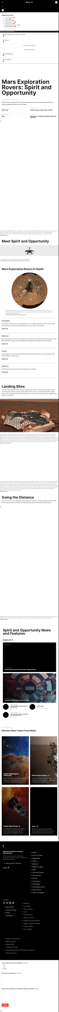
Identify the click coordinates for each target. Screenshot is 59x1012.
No (4, 966)
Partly (5, 968)
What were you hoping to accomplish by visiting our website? (20, 988)
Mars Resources (29, 49)
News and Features (29, 45)
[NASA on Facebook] (4, 903)
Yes (4, 965)
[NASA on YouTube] (13, 903)
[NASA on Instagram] (7, 903)
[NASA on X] (10, 903)
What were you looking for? (11, 973)
